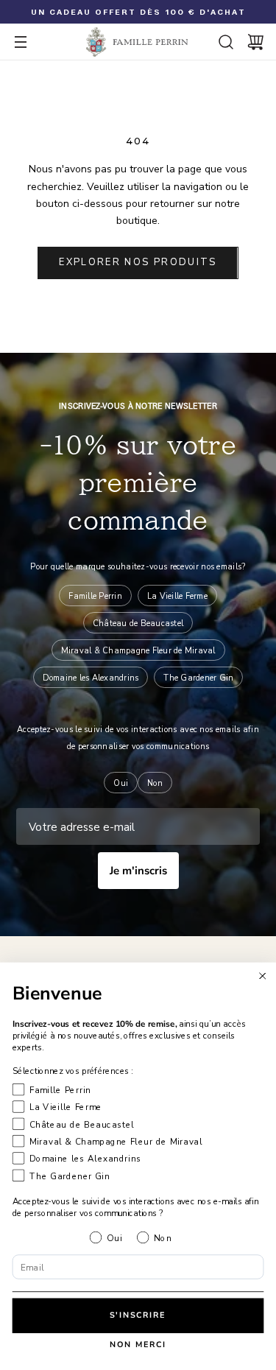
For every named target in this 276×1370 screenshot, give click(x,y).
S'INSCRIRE (138, 1315)
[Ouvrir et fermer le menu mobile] (20, 42)
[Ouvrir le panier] (255, 42)
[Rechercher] (226, 42)
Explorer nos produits (137, 262)
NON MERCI (138, 1345)
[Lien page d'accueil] (137, 42)
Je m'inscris (138, 870)
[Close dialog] (262, 976)
